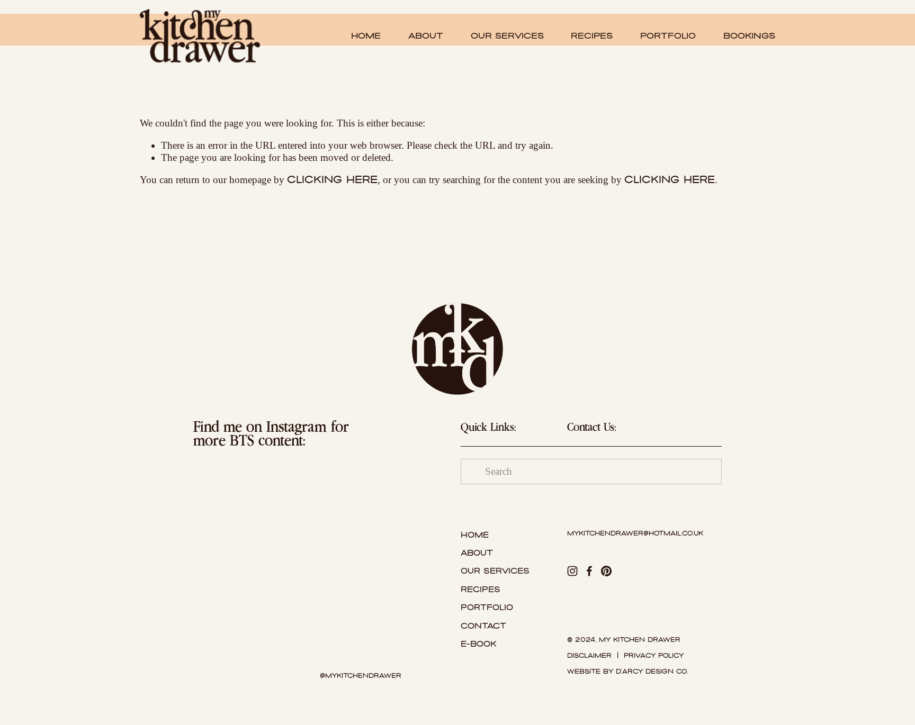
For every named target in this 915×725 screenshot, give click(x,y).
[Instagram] (572, 571)
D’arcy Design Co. (652, 671)
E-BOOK (478, 644)
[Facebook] (589, 571)
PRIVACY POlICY (654, 655)
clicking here (332, 179)
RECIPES (592, 35)
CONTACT (483, 626)
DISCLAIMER (589, 655)
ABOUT (425, 35)
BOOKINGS (749, 35)
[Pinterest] (606, 571)
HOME (366, 35)
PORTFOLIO (668, 35)
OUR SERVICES (507, 35)
